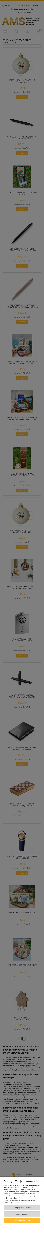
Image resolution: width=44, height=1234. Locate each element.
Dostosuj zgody (22, 1214)
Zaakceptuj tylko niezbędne (22, 1208)
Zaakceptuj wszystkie (22, 1220)
